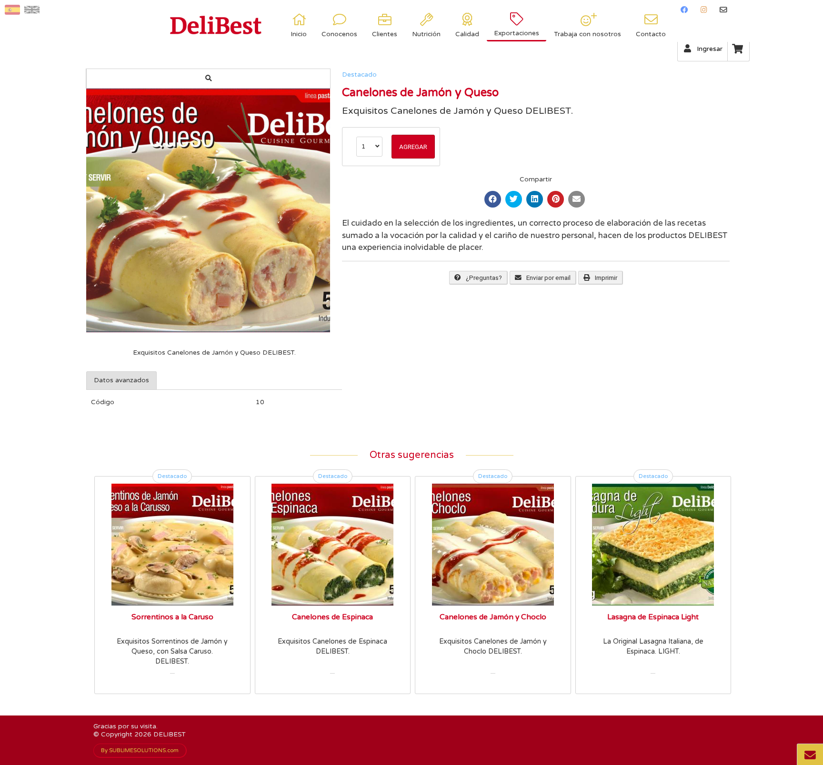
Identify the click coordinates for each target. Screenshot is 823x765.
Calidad (467, 34)
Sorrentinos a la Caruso (172, 617)
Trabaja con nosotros (587, 34)
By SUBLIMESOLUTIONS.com (140, 750)
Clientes (384, 34)
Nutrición (426, 34)
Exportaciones (516, 33)
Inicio (299, 34)
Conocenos (339, 34)
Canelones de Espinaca (332, 617)
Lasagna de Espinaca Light (653, 617)
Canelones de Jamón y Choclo (493, 617)
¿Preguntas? (484, 277)
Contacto (651, 34)
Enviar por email (548, 277)
